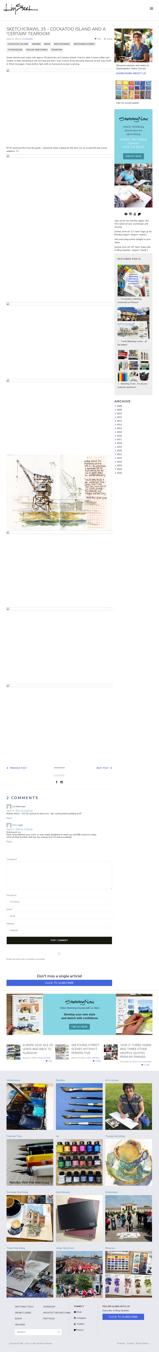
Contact (130, 1343)
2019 (119, 447)
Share (109, 39)
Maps (47, 44)
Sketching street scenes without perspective (85, 1049)
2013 (119, 424)
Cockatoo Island (18, 44)
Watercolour (13, 1080)
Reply (9, 818)
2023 (119, 461)
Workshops (111, 1192)
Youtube (80, 1324)
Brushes (60, 1080)
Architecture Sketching (55, 1312)
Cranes (36, 44)
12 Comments (145, 1061)
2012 (119, 421)
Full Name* (12, 895)
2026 (119, 473)
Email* (9, 909)
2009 (119, 409)
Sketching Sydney (84, 44)
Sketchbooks (63, 1192)
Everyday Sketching (17, 1192)
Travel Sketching (16, 1248)
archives (20, 1324)
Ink (57, 1136)
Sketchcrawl (62, 44)
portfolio (49, 1318)
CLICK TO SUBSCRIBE (59, 983)
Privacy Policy (142, 1343)
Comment (12, 859)
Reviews (110, 1248)
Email (79, 1312)
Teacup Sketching (36, 49)
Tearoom (56, 49)
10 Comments (44, 1058)
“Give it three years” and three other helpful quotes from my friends (136, 1051)
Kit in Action (111, 1080)
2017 (119, 439)
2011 (119, 417)
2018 (119, 443)
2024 (119, 465)
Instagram (81, 1318)
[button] (59, 1332)
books (18, 1318)
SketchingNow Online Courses (131, 68)
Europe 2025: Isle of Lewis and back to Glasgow (38, 1049)
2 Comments (27, 39)
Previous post (18, 768)
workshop (49, 1306)
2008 (119, 406)
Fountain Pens (14, 1136)
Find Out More (133, 156)
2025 (119, 469)
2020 (119, 450)
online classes (23, 1312)
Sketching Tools (24, 1306)
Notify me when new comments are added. (26, 959)
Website (10, 923)
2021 (119, 454)
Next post (103, 768)
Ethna (15, 825)
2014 (119, 428)
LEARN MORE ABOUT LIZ (131, 73)
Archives (121, 1343)
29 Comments (93, 1058)
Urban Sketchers (65, 1248)
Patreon (80, 1330)
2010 (119, 413)
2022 (119, 458)
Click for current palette (127, 102)
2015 (119, 432)
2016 (119, 435)
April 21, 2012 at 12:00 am (20, 810)
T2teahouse (15, 49)
